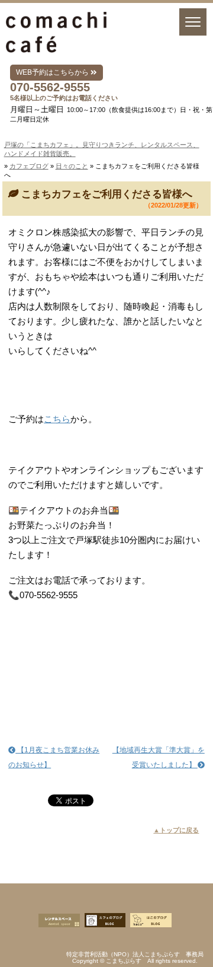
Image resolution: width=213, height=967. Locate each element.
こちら (57, 419)
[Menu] (192, 22)
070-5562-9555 (50, 87)
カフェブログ (29, 166)
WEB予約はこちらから (53, 72)
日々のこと (72, 166)
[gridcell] (106, 262)
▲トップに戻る (176, 830)
